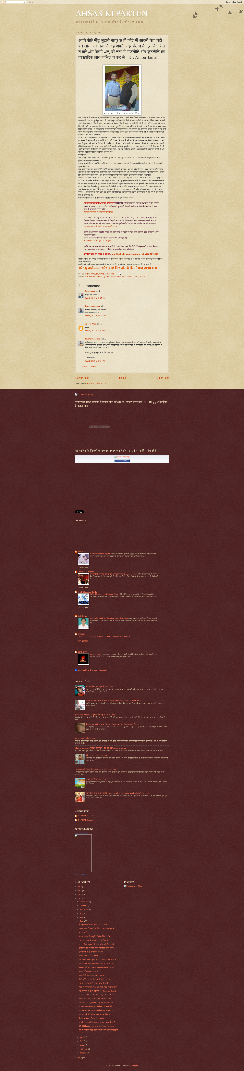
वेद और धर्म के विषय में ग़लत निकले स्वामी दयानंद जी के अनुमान (109, 618)
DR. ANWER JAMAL (86, 816)
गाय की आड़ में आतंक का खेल (85, 738)
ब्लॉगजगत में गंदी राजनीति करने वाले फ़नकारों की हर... (97, 967)
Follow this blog (122, 461)
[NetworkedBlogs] (122, 457)
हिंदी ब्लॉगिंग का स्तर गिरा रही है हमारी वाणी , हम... (96, 979)
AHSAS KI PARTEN (111, 13)
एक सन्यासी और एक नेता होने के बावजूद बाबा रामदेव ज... (98, 1010)
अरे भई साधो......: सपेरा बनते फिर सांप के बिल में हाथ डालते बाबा (117, 268)
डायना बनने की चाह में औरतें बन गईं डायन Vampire (96, 928)
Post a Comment (89, 366)
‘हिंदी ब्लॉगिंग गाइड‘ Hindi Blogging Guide (104, 594)
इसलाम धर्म (81, 634)
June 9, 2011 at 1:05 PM (95, 361)
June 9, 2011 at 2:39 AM (95, 331)
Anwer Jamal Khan (81, 833)
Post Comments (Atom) (96, 383)
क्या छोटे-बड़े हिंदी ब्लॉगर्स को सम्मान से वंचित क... (95, 1014)
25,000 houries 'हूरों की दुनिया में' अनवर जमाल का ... (97, 1026)
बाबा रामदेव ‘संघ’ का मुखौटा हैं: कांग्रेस (97, 241)
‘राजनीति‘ (143, 277)
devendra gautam (92, 306)
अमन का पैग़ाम (83, 641)
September (84, 909)
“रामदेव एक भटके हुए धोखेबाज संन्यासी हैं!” (99, 212)
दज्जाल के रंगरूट (95, 654)
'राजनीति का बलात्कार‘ (118, 277)
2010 (80, 1058)
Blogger (135, 1065)
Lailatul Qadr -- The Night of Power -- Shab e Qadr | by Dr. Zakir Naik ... (105, 636)
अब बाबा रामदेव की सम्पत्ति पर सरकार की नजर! (100, 226)
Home (122, 377)
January (83, 1053)
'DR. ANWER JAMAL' (93, 277)
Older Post (163, 377)
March (82, 1045)
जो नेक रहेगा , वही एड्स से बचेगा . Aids (99, 686)
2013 (80, 891)
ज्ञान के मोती (83, 932)
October (83, 906)
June (82, 921)
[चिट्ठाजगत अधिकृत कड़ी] (84, 394)
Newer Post (82, 377)
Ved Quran (82, 616)
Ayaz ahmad (90, 291)
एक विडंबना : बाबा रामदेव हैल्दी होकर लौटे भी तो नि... (96, 964)
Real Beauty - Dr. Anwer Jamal (91, 1018)
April (82, 1041)
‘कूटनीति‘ (107, 277)
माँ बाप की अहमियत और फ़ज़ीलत (100, 554)
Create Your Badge (81, 874)
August (83, 913)
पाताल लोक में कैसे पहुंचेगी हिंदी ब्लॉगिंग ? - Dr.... (95, 936)
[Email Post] (120, 274)
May (82, 1037)
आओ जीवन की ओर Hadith (88, 956)
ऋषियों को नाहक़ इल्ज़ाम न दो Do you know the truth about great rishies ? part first (117, 793)
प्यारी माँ (80, 552)
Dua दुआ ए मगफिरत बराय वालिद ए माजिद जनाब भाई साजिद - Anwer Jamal (112, 724)
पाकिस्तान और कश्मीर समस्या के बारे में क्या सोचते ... (96, 1006)
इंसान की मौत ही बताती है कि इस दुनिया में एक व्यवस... (97, 948)
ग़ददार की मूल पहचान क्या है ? (89, 971)
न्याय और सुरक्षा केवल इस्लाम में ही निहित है (93, 940)
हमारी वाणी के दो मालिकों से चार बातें (91, 952)
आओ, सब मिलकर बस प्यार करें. (97, 779)
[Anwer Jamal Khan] (83, 872)
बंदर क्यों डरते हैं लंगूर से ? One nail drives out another (96, 769)
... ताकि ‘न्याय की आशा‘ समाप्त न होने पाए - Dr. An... (97, 995)
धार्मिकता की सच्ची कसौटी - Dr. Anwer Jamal (95, 999)
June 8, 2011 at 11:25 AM (95, 298)
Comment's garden (86, 572)
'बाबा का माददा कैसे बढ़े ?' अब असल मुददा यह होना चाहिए (98, 987)
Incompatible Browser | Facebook (92, 670)
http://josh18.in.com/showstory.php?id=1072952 (135, 254)
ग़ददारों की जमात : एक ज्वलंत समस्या (91, 975)
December (84, 902)
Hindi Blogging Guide (87, 592)
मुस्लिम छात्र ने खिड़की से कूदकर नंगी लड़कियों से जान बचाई (95, 715)
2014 (80, 887)
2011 (80, 898)
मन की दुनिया (82, 652)
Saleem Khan (90, 324)
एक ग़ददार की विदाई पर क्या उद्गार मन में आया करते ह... (98, 960)
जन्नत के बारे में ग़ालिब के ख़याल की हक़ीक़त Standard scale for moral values (114, 701)
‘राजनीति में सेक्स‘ (132, 277)
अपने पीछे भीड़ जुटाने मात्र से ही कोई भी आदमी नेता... (97, 1003)
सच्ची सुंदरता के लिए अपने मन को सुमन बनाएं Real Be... (98, 1022)
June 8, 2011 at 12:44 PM (95, 316)
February (84, 1049)
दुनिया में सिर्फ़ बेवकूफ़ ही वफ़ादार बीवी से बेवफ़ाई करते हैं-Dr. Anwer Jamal (113, 574)
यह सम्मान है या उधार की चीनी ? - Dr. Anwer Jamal (97, 991)
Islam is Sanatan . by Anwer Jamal (100, 748)
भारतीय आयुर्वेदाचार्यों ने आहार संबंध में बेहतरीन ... (95, 983)
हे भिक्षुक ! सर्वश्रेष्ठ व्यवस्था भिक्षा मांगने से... (93, 925)
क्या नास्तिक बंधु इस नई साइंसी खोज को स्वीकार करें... (97, 944)
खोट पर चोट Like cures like (96, 755)
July (82, 917)
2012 (80, 894)
